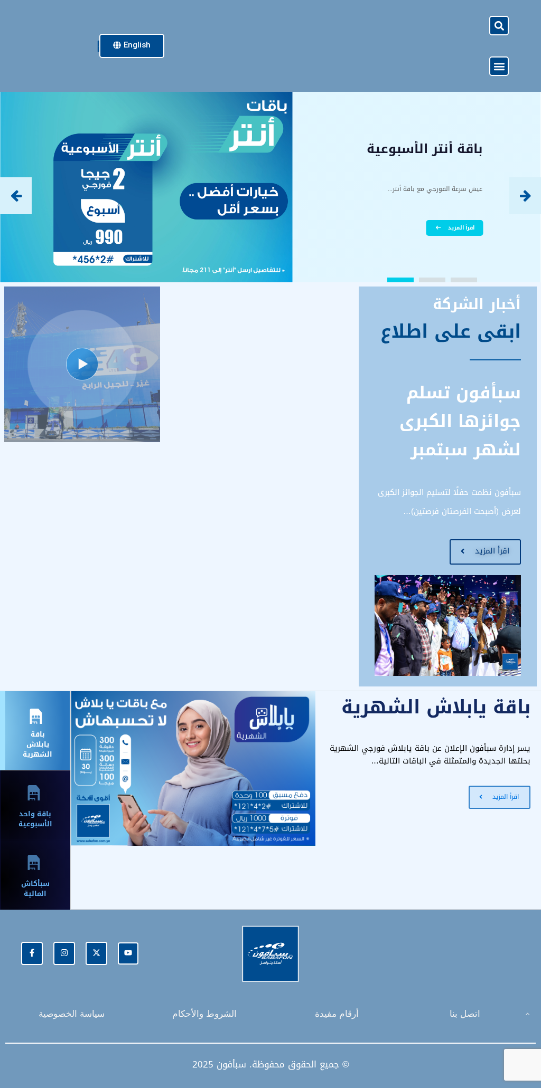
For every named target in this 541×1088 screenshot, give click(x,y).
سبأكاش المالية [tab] (35, 888)
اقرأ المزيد (461, 228)
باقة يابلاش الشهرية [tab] (37, 744)
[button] (499, 25)
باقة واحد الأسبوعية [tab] (35, 819)
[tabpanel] (306, 768)
